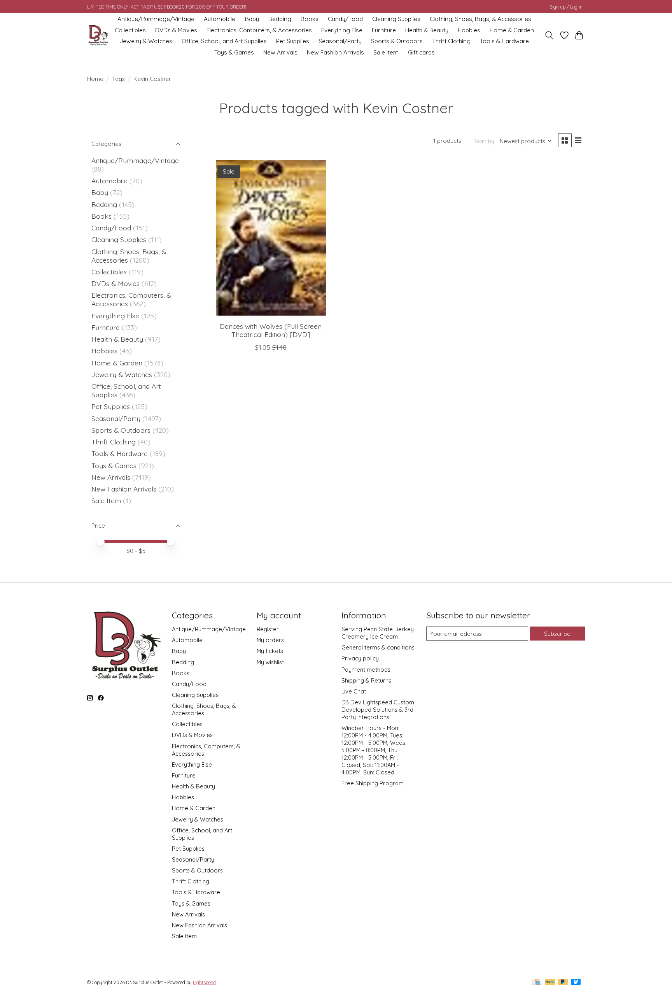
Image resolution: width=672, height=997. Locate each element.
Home (95, 78)
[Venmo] (576, 982)
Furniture (384, 30)
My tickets (270, 651)
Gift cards (421, 52)
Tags (118, 78)
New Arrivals (280, 52)
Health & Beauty (426, 30)
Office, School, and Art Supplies (224, 41)
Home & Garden (512, 30)
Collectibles (130, 30)
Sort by (484, 141)
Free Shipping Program (372, 783)
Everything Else (341, 30)
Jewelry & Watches (146, 41)
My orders (270, 640)
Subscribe (557, 633)
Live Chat (353, 691)
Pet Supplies (292, 41)
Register (268, 629)
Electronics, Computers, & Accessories (259, 30)
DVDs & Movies (176, 30)
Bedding (279, 19)
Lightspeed (204, 982)
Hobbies (469, 30)
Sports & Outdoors (397, 41)
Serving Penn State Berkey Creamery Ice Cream (377, 632)
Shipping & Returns (366, 680)
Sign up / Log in (566, 7)
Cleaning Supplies (396, 19)
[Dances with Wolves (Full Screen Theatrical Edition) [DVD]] (270, 238)
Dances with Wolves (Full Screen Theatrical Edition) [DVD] (271, 330)
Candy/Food (345, 19)
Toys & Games (234, 52)
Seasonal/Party (340, 41)
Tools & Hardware (504, 41)
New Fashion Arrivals (335, 52)
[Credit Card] (537, 982)
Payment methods (365, 669)
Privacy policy (360, 658)
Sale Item (386, 52)
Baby (252, 19)
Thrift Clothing (451, 41)
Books (309, 19)
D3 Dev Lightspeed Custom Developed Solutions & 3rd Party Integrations (377, 710)
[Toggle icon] (549, 35)
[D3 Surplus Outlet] (98, 35)
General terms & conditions (378, 647)
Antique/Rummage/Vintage (155, 19)
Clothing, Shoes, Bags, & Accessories (480, 19)
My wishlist (270, 662)
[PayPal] (550, 982)
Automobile (219, 19)
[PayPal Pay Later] (563, 982)
